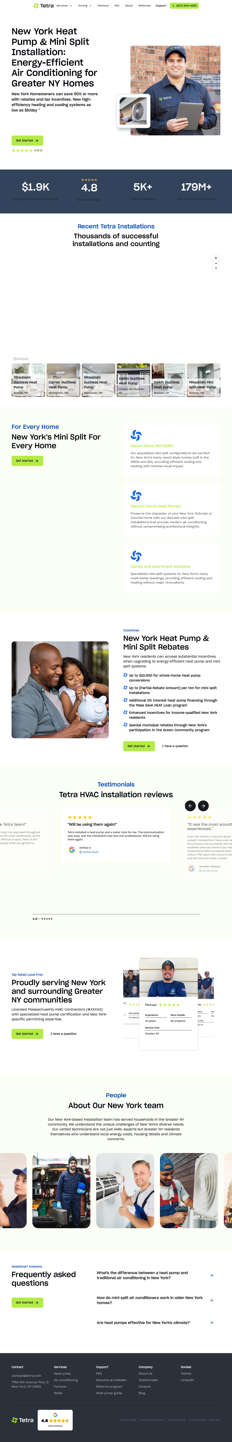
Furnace (60, 1386)
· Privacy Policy (176, 1420)
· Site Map (214, 1420)
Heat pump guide (109, 1393)
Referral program (109, 1386)
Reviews (103, 5)
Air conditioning (66, 1380)
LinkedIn (187, 1380)
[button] (64, 5)
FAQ (117, 5)
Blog (142, 1393)
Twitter (186, 1373)
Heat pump (62, 1373)
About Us (145, 1373)
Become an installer (111, 1380)
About (129, 5)
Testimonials (148, 1380)
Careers (145, 1386)
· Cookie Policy (196, 1420)
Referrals (145, 5)
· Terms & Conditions (151, 1420)
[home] (43, 5)
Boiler (58, 1393)
